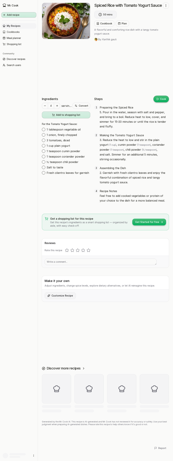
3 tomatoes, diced (58, 140)
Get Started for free (147, 222)
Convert (83, 105)
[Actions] (166, 6)
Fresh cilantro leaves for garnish (68, 172)
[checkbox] (43, 129)
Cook (163, 98)
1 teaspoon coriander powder (66, 156)
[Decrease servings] (45, 106)
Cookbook (106, 23)
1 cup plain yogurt (58, 145)
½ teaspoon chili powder (62, 162)
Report (162, 448)
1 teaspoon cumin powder (63, 151)
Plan (124, 23)
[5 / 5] (88, 250)
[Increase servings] (57, 106)
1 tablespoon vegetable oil (64, 129)
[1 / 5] (67, 250)
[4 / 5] (83, 250)
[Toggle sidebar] (37, 230)
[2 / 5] (72, 250)
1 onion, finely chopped (62, 135)
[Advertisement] (105, 69)
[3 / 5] (77, 250)
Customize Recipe (62, 295)
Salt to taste (55, 167)
